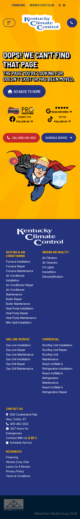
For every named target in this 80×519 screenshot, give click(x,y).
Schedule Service (56, 137)
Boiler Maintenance (18, 303)
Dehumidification (52, 276)
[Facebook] (32, 438)
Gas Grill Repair (15, 364)
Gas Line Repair (15, 349)
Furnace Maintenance (19, 271)
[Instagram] (36, 438)
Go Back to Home (27, 91)
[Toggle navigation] (9, 23)
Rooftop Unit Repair (54, 349)
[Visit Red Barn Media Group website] (13, 505)
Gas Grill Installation (18, 359)
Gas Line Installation (18, 345)
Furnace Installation (18, 261)
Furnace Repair (15, 266)
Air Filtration (49, 258)
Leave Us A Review (18, 466)
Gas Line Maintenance (20, 354)
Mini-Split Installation (18, 322)
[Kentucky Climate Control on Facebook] (64, 5)
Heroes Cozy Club (42, 5)
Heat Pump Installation (19, 308)
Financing (18, 5)
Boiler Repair (14, 299)
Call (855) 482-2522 (23, 137)
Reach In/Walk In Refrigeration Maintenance (52, 378)
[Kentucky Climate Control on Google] (60, 5)
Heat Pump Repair (17, 313)
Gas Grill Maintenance (19, 368)
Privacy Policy (15, 471)
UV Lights (48, 267)
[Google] (29, 438)
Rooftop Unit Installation (57, 345)
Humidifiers (49, 272)
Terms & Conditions (18, 476)
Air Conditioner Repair (19, 285)
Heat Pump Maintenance (21, 317)
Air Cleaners (49, 262)
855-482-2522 (19, 423)
